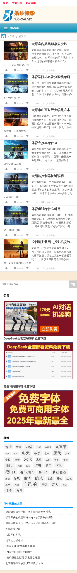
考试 (17, 484)
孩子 (17, 459)
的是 (50, 478)
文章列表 (17, 3)
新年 (48, 465)
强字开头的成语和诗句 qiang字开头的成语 (29, 517)
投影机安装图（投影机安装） (52, 241)
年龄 (65, 459)
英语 (44, 484)
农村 (16, 453)
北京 (47, 453)
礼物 (59, 478)
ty (10, 70)
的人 (39, 477)
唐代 (57, 452)
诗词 (65, 485)
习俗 (29, 446)
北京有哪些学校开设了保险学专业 (24, 563)
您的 (20, 465)
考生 (7, 485)
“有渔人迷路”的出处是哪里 (20, 546)
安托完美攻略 (13, 528)
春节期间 (27, 472)
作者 (39, 447)
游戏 (17, 478)
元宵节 (61, 446)
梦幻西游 (59, 472)
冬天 (26, 452)
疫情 (27, 477)
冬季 (37, 453)
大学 (67, 453)
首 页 (5, 3)
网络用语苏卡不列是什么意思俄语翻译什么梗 (31, 523)
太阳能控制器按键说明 (48, 175)
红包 (69, 478)
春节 (10, 471)
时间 (59, 465)
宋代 (28, 459)
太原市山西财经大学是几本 (51, 109)
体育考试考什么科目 (46, 208)
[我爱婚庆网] (38, 14)
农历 (7, 453)
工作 (48, 459)
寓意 (39, 459)
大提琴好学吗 (13, 534)
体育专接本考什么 (44, 142)
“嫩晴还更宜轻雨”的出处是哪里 (23, 557)
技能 (28, 465)
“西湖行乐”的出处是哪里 (19, 551)
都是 (19, 490)
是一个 (43, 472)
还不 (8, 490)
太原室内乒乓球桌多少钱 (49, 43)
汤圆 (7, 478)
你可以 (48, 447)
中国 (18, 447)
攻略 (37, 465)
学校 (7, 459)
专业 (8, 446)
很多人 (9, 465)
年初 (56, 459)
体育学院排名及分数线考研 (51, 76)
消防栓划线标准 (14, 540)
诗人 (55, 484)
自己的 (30, 483)
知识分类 (31, 3)
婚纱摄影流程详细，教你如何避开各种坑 (28, 511)
